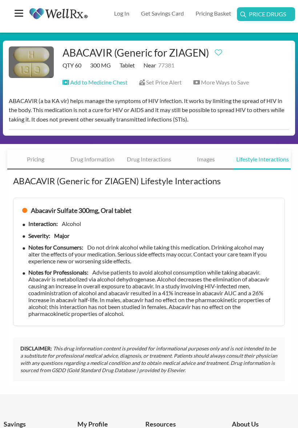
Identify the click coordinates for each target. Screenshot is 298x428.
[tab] (35, 160)
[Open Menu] (19, 14)
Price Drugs (267, 14)
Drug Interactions (149, 159)
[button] (95, 82)
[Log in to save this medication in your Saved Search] (218, 50)
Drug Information (92, 159)
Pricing (35, 159)
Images (206, 159)
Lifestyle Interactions (262, 159)
